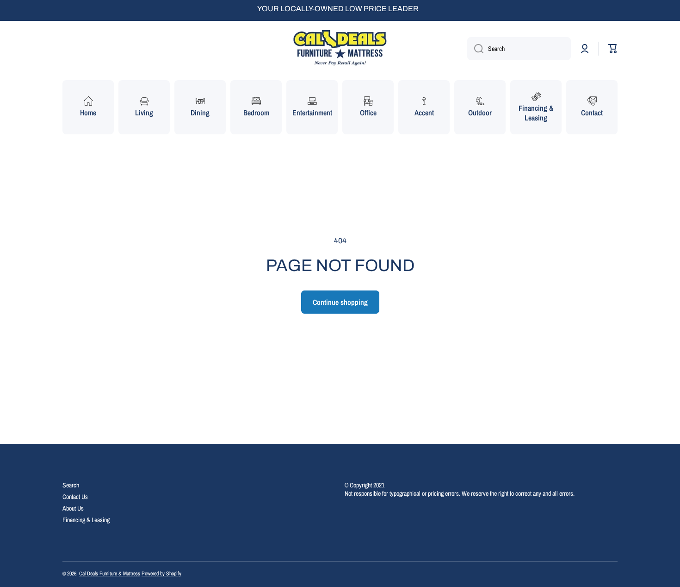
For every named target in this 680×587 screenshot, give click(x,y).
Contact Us (75, 496)
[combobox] (519, 48)
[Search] (475, 48)
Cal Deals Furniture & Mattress (109, 573)
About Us (73, 508)
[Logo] (340, 48)
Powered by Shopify (161, 573)
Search (70, 485)
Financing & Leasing (86, 520)
